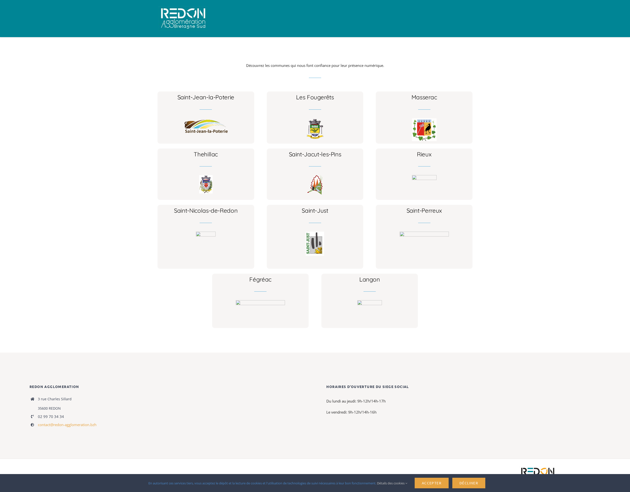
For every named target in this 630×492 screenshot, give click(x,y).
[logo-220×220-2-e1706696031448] (315, 233)
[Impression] (183, 7)
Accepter (431, 483)
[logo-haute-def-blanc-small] (537, 467)
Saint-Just (315, 210)
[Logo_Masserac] (424, 120)
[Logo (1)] (206, 233)
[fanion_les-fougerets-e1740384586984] (315, 120)
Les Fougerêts (315, 97)
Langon (369, 279)
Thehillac (206, 154)
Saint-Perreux (424, 210)
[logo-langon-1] (369, 301)
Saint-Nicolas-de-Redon (205, 210)
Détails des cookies (391, 483)
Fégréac (260, 279)
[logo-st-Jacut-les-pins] (315, 176)
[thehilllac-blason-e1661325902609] (206, 176)
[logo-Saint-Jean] (206, 120)
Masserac (424, 97)
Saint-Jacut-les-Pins (315, 154)
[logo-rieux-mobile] (424, 176)
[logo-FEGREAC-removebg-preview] (260, 301)
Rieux (424, 154)
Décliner (468, 483)
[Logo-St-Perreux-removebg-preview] (424, 233)
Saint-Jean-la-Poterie (205, 97)
